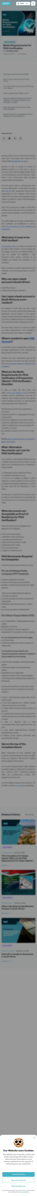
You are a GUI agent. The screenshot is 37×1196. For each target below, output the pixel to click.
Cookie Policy (25, 1192)
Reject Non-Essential (18, 1180)
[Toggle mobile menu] (33, 3)
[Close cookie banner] (34, 1137)
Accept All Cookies (18, 1174)
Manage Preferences (18, 1186)
